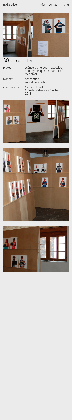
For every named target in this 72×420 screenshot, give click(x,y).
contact (53, 5)
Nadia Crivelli (11, 5)
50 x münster (18, 61)
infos (43, 5)
